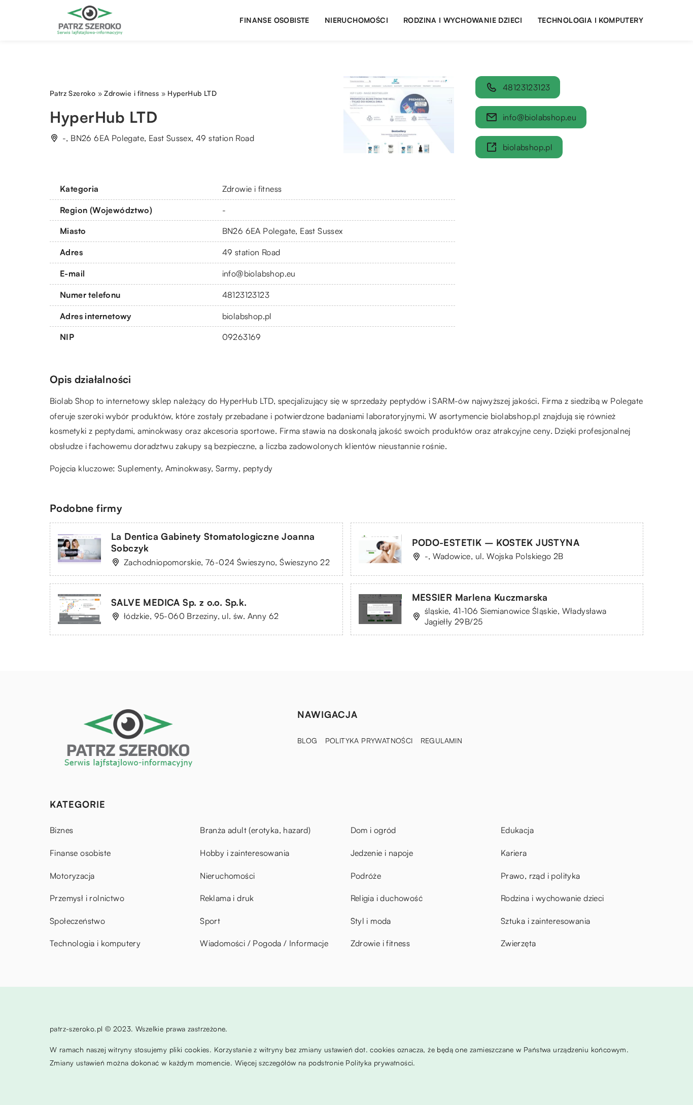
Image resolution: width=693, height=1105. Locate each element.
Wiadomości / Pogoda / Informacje (264, 943)
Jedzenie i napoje (382, 853)
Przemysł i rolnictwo (87, 898)
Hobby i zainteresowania (244, 853)
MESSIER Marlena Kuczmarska (480, 597)
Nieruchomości (356, 20)
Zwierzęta (518, 943)
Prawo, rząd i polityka (540, 876)
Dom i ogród (373, 830)
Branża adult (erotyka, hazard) (255, 830)
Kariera (514, 853)
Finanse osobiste (274, 20)
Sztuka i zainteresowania (546, 921)
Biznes (61, 830)
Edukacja (517, 830)
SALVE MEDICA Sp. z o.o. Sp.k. (179, 602)
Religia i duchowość (387, 898)
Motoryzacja (72, 876)
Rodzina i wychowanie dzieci (463, 20)
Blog (307, 740)
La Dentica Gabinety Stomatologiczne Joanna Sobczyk (213, 542)
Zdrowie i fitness (252, 189)
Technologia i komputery (590, 20)
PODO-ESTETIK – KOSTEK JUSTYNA (496, 542)
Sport (210, 921)
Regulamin (442, 740)
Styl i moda (371, 921)
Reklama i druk (227, 898)
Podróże (366, 876)
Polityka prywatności (369, 740)
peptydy (258, 468)
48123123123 (245, 295)
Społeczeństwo (77, 921)
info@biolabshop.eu (259, 273)
